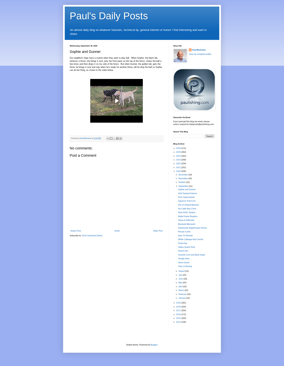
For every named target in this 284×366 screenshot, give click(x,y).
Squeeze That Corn (187, 201)
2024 (178, 156)
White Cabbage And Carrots (190, 239)
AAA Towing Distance (187, 193)
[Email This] (108, 138)
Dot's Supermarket (186, 197)
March (181, 290)
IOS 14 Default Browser (188, 205)
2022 (178, 163)
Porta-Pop (182, 243)
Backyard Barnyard (186, 224)
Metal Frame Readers (188, 216)
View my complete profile (200, 54)
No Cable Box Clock (187, 209)
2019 (178, 303)
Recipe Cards (184, 232)
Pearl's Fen (183, 251)
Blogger (154, 345)
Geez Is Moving (185, 266)
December (183, 175)
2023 (178, 160)
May (180, 282)
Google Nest (183, 258)
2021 (178, 167)
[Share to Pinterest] (120, 138)
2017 (178, 310)
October (182, 182)
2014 (178, 322)
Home (117, 231)
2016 (178, 314)
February (182, 294)
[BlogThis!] (111, 138)
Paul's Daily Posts (109, 15)
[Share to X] (114, 138)
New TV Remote (185, 235)
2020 (178, 171)
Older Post (158, 231)
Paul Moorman (199, 50)
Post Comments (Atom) (92, 235)
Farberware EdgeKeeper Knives (192, 228)
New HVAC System (186, 212)
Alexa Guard (183, 262)
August (181, 271)
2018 (178, 307)
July (180, 275)
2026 (178, 148)
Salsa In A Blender (186, 220)
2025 (178, 152)
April (180, 286)
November (183, 178)
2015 (178, 318)
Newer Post (76, 231)
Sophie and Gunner (187, 189)
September (183, 186)
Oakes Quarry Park (186, 247)
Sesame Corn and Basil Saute (191, 255)
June (180, 279)
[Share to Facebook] (117, 138)
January (182, 298)
